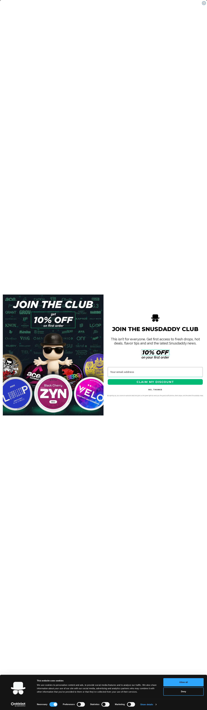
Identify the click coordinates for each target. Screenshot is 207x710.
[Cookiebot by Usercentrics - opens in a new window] (18, 704)
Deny (183, 691)
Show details (146, 704)
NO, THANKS (155, 390)
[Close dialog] (204, 3)
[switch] (81, 704)
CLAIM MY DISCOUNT (155, 382)
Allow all (183, 682)
